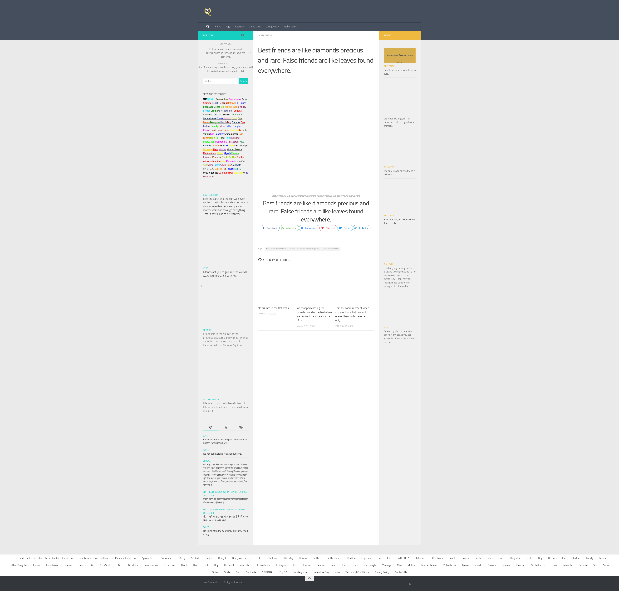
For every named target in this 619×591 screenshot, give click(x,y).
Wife (337, 572)
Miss (215, 149)
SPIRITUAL (208, 168)
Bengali (206, 461)
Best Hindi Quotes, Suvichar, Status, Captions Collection (43, 558)
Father (602, 558)
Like (343, 565)
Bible (258, 558)
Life (385, 115)
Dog (540, 558)
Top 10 (283, 572)
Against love (148, 558)
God (120, 565)
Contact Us (255, 26)
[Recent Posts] (210, 427)
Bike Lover (389, 216)
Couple (452, 558)
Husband (235, 137)
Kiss (295, 565)
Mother (412, 565)
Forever (68, 565)
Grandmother (151, 565)
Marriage (208, 149)
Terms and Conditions (357, 572)
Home (218, 26)
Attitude (207, 103)
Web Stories (290, 26)
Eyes (564, 558)
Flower (36, 565)
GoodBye (133, 565)
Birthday (241, 106)
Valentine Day (226, 172)
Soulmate (251, 572)
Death (529, 558)
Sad (595, 565)
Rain (554, 565)
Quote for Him (210, 195)
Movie (465, 565)
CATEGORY (403, 558)
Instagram (265, 35)
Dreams (552, 558)
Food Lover (52, 565)
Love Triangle (369, 565)
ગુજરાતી (211, 99)
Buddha (351, 558)
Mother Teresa (211, 399)
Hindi (205, 565)
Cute (489, 558)
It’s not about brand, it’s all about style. (222, 453)
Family (214, 126)
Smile (227, 572)
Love (205, 268)
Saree (206, 450)
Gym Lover (388, 264)
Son (238, 572)
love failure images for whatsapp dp (304, 248)
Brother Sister (334, 558)
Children (419, 558)
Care (379, 558)
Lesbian (321, 565)
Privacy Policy (381, 572)
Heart (184, 565)
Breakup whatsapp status (276, 248)
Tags (228, 26)
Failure (576, 558)
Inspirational (263, 565)
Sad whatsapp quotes (330, 248)
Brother (317, 558)
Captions (240, 26)
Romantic (568, 565)
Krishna (307, 565)
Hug (228, 137)
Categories (271, 26)
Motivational (449, 565)
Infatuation (245, 565)
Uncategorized (300, 572)
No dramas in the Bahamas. (273, 308)
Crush (478, 558)
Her (217, 137)
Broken (303, 558)
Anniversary (167, 558)
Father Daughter (18, 565)
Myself (387, 327)
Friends (207, 330)
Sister (215, 572)
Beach (215, 103)
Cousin (465, 558)
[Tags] (240, 427)
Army (182, 558)
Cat (389, 558)
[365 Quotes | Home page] (207, 11)
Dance (500, 558)
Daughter (515, 558)
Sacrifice (241, 161)
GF (92, 565)
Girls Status (390, 66)
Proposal (520, 565)
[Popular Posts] (225, 427)
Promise (207, 157)
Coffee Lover (436, 558)
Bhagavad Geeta (241, 558)
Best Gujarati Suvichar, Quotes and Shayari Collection (107, 558)
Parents (491, 565)
